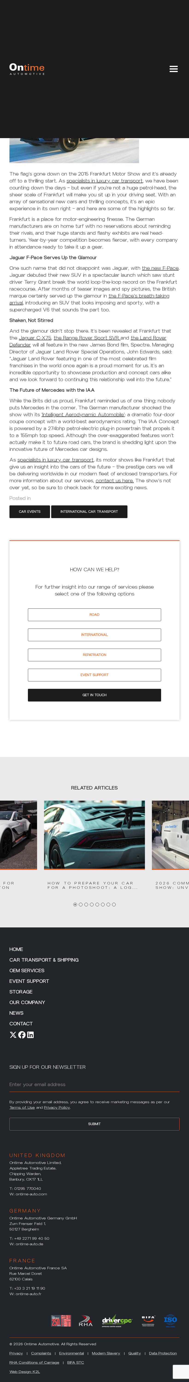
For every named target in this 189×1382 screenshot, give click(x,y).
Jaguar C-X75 (35, 338)
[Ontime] (26, 69)
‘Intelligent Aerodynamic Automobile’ (83, 414)
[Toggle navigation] (173, 68)
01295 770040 (27, 1188)
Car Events (30, 512)
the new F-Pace (160, 268)
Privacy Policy (57, 1107)
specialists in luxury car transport (105, 181)
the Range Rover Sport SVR (87, 338)
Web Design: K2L (24, 1372)
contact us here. (115, 480)
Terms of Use (22, 1107)
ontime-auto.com (31, 1194)
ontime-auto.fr (28, 1294)
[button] (94, 885)
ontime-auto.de (29, 1244)
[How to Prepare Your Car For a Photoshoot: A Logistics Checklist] (94, 835)
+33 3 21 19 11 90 (29, 1288)
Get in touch (94, 695)
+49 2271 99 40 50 (31, 1238)
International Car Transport (89, 512)
